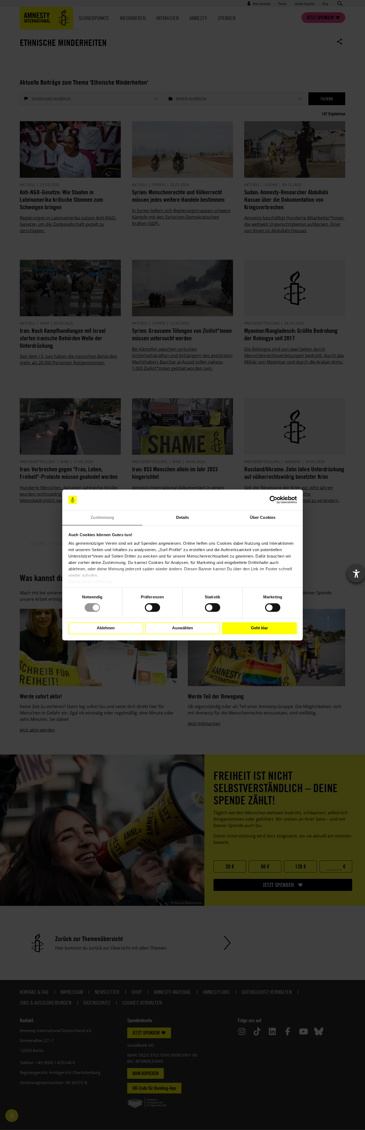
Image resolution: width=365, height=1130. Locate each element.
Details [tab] (182, 517)
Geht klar (259, 628)
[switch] (152, 607)
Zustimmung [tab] (102, 517)
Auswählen (182, 628)
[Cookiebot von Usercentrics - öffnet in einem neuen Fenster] (273, 500)
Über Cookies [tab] (262, 517)
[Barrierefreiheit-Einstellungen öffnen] (356, 574)
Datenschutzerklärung (90, 581)
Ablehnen (106, 628)
